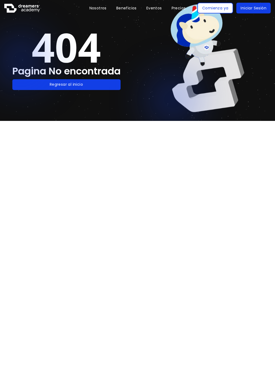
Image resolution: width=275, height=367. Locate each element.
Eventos (154, 8)
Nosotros (98, 8)
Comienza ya (215, 8)
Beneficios (126, 8)
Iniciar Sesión (253, 8)
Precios (179, 8)
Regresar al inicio (66, 84)
